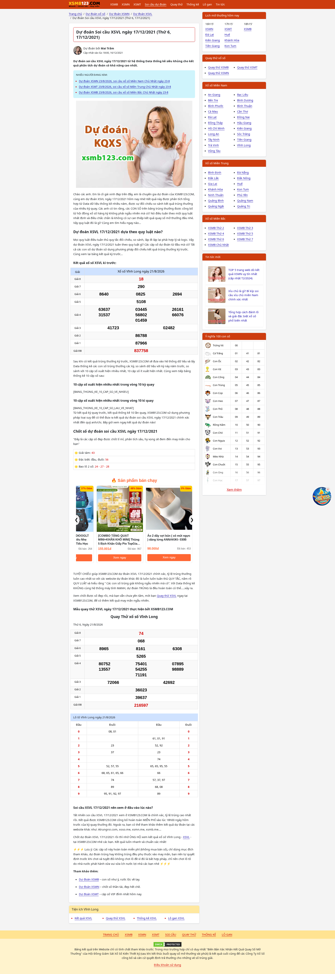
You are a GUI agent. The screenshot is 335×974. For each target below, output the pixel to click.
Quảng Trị (243, 206)
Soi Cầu (170, 934)
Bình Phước (215, 106)
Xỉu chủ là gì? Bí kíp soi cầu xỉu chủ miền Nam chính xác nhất (243, 295)
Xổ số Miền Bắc (215, 218)
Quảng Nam (245, 200)
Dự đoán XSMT (89, 894)
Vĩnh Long (244, 145)
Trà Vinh (213, 145)
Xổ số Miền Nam (216, 85)
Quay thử (176, 4)
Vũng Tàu (214, 151)
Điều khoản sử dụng (167, 965)
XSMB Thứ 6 (216, 239)
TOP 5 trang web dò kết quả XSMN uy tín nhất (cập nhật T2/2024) (243, 274)
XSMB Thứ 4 (216, 233)
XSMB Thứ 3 (245, 228)
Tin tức (220, 4)
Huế (227, 34)
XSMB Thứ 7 (245, 239)
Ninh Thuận (216, 195)
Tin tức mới (212, 257)
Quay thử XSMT (247, 67)
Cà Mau (213, 111)
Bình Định (214, 172)
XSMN (126, 4)
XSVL (186, 837)
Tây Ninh (213, 139)
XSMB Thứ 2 (216, 228)
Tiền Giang (212, 46)
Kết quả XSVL (83, 918)
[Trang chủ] (84, 4)
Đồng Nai (243, 117)
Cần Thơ (242, 111)
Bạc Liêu (242, 94)
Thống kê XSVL (147, 918)
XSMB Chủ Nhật (218, 245)
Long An (213, 134)
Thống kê (192, 4)
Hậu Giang (244, 123)
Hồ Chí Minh (216, 128)
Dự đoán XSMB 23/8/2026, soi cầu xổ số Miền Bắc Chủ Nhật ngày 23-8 (123, 92)
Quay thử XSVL (166, 595)
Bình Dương (245, 100)
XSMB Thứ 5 (245, 233)
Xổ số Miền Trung (217, 163)
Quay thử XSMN (218, 73)
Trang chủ (111, 934)
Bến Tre (213, 100)
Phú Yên (242, 195)
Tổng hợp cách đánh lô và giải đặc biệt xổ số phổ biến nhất (243, 316)
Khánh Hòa (231, 40)
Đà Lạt (209, 34)
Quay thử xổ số (215, 58)
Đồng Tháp (215, 123)
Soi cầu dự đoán (155, 4)
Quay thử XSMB (218, 67)
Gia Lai (212, 184)
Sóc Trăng (243, 134)
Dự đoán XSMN (89, 887)
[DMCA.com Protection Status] (167, 944)
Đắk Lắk (213, 178)
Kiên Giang (212, 40)
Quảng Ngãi (216, 206)
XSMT (137, 4)
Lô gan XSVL (176, 918)
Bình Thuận (244, 106)
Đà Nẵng (243, 172)
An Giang (214, 94)
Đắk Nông (243, 178)
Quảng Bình (216, 200)
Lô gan (207, 4)
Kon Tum (230, 46)
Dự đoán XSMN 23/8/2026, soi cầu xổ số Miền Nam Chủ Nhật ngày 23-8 (124, 81)
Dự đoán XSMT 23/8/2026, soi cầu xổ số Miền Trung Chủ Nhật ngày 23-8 (125, 87)
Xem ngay (99, 557)
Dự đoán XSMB (89, 879)
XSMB (114, 4)
